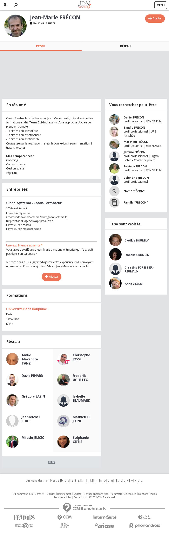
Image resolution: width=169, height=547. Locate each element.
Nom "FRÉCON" (134, 191)
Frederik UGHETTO (80, 377)
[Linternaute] (104, 517)
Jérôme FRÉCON (135, 152)
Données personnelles (96, 494)
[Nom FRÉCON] (114, 191)
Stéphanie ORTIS (81, 439)
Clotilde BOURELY (136, 240)
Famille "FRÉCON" (136, 202)
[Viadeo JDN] (64, 525)
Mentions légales (147, 494)
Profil (40, 46)
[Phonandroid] (145, 525)
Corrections (80, 497)
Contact (39, 494)
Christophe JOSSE (81, 357)
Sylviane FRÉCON (135, 166)
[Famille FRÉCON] (114, 202)
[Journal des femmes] (24, 517)
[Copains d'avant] (24, 525)
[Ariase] (104, 525)
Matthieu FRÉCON (136, 142)
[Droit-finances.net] (145, 517)
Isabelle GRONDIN (137, 255)
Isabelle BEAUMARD (81, 398)
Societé (77, 494)
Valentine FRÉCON (136, 178)
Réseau (125, 46)
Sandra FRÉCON (134, 127)
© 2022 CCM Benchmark (102, 497)
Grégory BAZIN (33, 396)
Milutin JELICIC (33, 437)
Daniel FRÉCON (134, 117)
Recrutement (64, 494)
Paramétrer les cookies (123, 494)
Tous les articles (62, 497)
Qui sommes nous (23, 494)
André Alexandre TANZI (30, 359)
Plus (51, 462)
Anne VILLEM (133, 284)
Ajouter (157, 18)
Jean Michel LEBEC (31, 419)
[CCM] (64, 517)
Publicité (50, 494)
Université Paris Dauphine (26, 309)
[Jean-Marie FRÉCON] (15, 25)
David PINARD (32, 375)
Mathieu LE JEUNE (81, 419)
